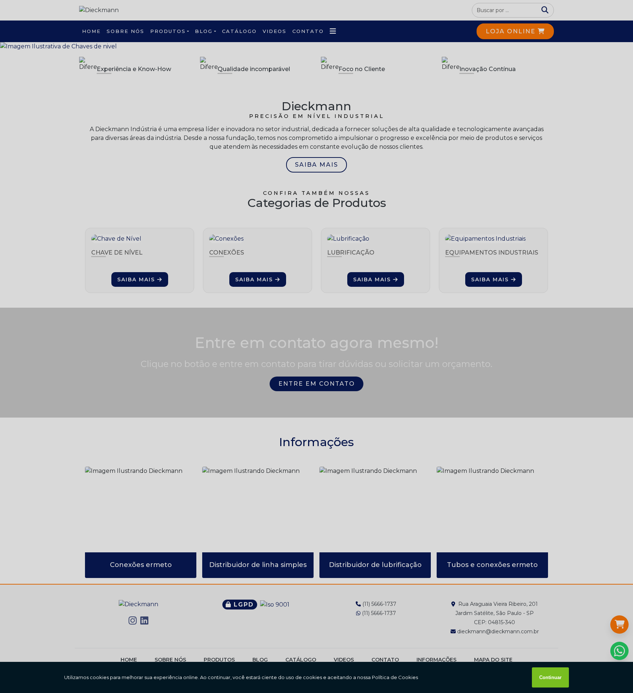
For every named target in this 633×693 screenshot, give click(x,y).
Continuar (550, 677)
